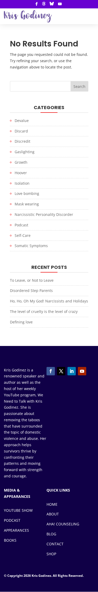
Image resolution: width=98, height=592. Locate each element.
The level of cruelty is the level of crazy (44, 311)
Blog (51, 533)
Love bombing (27, 193)
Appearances (16, 530)
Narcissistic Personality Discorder (44, 214)
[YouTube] (60, 5)
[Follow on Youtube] (82, 371)
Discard (21, 131)
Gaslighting (24, 151)
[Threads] (44, 5)
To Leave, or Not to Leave (32, 280)
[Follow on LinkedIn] (71, 371)
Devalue (22, 120)
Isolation (22, 183)
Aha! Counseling (63, 523)
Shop (51, 553)
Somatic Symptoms (31, 245)
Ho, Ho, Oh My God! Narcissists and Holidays (49, 300)
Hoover (21, 172)
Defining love (21, 321)
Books (10, 540)
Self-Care (23, 235)
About (53, 513)
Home (52, 504)
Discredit (22, 141)
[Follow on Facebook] (51, 371)
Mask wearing (27, 203)
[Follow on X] (61, 371)
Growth (21, 162)
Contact (55, 543)
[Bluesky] (52, 5)
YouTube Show (18, 510)
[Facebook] (36, 5)
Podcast (21, 224)
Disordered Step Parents (31, 290)
